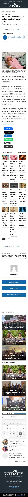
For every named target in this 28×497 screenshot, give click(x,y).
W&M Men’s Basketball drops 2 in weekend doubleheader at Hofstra (7, 257)
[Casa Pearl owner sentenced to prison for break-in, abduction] (14, 322)
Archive (13, 11)
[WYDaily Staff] (3, 24)
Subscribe (6, 3)
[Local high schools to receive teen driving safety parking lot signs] (14, 403)
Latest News (8, 11)
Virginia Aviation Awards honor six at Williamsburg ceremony (14, 393)
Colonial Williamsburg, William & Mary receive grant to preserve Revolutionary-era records (14, 357)
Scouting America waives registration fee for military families (14, 341)
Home (3, 11)
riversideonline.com (8, 124)
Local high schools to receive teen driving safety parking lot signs (14, 408)
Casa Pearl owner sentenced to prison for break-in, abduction (14, 326)
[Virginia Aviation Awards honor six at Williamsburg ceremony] (14, 388)
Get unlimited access (9, 1)
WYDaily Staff (8, 24)
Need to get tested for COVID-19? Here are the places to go (20, 256)
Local (8, 14)
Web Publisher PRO (21, 495)
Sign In (20, 1)
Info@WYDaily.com (14, 487)
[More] (22, 29)
